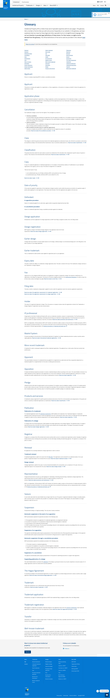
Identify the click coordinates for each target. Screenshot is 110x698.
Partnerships (74, 666)
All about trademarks (36, 661)
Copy (25, 60)
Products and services (50, 68)
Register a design (48, 664)
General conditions (73, 695)
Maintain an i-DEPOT (62, 679)
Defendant (26, 63)
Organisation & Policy (76, 664)
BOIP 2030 (74, 661)
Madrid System (48, 60)
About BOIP (53, 5)
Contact (102, 5)
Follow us (67, 648)
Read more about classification (58, 154)
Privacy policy (59, 695)
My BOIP (101, 2)
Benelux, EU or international (35, 677)
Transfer (68, 67)
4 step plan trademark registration (36, 664)
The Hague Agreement (71, 60)
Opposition (47, 65)
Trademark (68, 62)
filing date (51, 457)
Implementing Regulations (71, 277)
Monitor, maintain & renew (36, 681)
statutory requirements (72, 607)
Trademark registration (71, 65)
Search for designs (49, 666)
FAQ (98, 5)
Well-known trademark (71, 68)
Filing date (47, 55)
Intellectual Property (18, 5)
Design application (28, 65)
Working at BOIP (75, 668)
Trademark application (71, 63)
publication (45, 562)
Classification (27, 58)
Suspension (68, 58)
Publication (68, 50)
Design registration (28, 67)
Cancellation (27, 55)
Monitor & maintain (49, 679)
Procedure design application (48, 669)
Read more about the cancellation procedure (41, 130)
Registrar (68, 52)
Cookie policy (65, 695)
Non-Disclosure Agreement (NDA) (62, 675)
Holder (46, 57)
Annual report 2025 (75, 671)
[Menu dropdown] (33, 5)
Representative (69, 55)
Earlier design (27, 68)
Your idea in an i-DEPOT (63, 668)
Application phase (28, 53)
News (94, 5)
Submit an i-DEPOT (62, 665)
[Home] (6, 5)
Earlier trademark (49, 50)
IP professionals (25, 2)
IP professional (48, 58)
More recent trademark (50, 62)
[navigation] (105, 2)
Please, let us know (30, 44)
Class (25, 57)
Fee (46, 53)
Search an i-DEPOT (62, 670)
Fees (33, 670)
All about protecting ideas (62, 662)
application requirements (45, 414)
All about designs (48, 661)
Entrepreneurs (16, 2)
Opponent (47, 63)
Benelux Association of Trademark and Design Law (54, 326)
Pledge (46, 67)
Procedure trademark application (36, 673)
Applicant (26, 50)
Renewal (68, 53)
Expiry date (47, 52)
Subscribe (28, 652)
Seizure (67, 57)
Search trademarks (35, 668)
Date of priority (27, 62)
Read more (100, 15)
